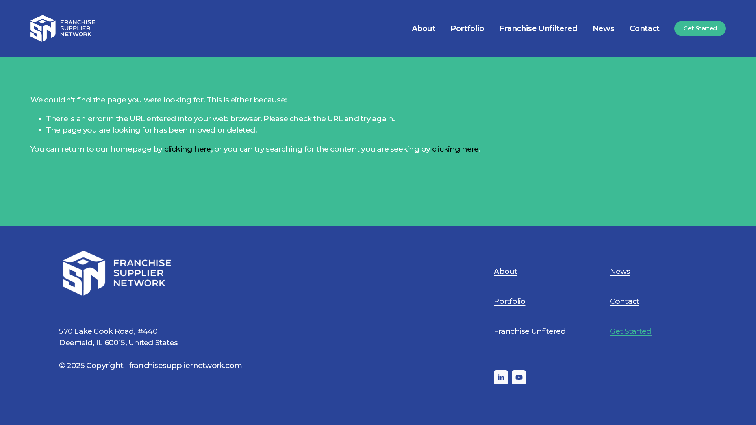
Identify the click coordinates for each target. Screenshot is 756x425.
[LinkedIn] (501, 377)
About (423, 28)
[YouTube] (519, 377)
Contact (645, 28)
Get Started (700, 28)
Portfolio (467, 28)
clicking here (187, 148)
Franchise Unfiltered (538, 28)
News (603, 28)
